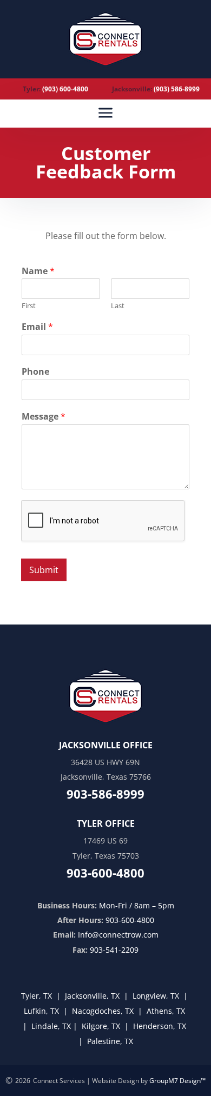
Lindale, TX (51, 1026)
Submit (43, 570)
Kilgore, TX (101, 1026)
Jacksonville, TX (92, 996)
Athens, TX (166, 1011)
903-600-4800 (130, 920)
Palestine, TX (110, 1041)
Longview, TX (156, 996)
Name (38, 271)
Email (37, 327)
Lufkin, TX (41, 1011)
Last (117, 305)
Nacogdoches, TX (102, 1011)
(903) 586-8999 (177, 89)
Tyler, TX (36, 996)
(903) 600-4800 (65, 89)
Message (43, 416)
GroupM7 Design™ (177, 1080)
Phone (35, 371)
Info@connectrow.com (118, 934)
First (29, 305)
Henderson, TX (159, 1026)
